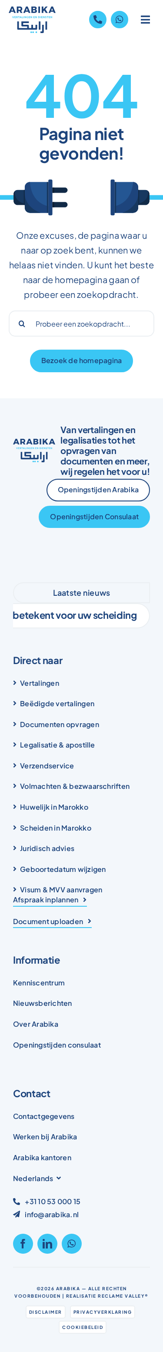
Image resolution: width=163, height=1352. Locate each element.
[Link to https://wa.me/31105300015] (119, 19)
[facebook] (23, 1244)
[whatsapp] (72, 1244)
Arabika (68, 1288)
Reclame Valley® (123, 1296)
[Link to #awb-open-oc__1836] (145, 19)
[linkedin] (47, 1244)
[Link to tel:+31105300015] (97, 19)
